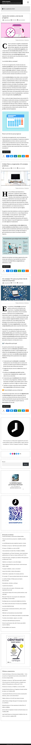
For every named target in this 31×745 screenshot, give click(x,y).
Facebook (20, 444)
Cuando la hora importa (7, 585)
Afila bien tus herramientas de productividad (12, 613)
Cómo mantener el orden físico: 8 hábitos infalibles (13, 550)
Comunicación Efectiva (7, 693)
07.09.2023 (14, 282)
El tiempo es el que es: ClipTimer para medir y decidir (14, 545)
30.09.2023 (14, 20)
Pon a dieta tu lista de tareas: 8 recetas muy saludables (14, 603)
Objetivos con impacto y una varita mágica (11, 562)
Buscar (3, 461)
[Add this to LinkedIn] (15, 156)
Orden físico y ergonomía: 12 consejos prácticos (15, 165)
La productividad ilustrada (8, 606)
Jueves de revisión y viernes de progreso (12, 17)
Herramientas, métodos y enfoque (10, 583)
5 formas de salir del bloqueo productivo (11, 620)
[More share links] (27, 156)
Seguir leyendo (7, 152)
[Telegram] (23, 156)
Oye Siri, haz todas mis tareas (17, 698)
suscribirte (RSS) (16, 442)
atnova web (4, 709)
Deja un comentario (21, 20)
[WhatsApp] (19, 156)
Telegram (26, 444)
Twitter (11, 444)
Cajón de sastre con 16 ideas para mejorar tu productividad (15, 615)
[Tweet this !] (11, 156)
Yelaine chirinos (5, 698)
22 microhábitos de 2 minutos (9, 627)
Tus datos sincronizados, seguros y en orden (12, 618)
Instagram (15, 444)
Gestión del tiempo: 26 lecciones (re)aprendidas (13, 536)
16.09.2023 (14, 168)
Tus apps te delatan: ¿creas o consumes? (11, 568)
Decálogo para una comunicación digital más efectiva (14, 601)
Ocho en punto (6, 1)
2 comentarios (20, 282)
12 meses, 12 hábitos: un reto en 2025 (10, 548)
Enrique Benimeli (7, 20)
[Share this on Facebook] (7, 156)
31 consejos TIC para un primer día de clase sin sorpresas (14, 279)
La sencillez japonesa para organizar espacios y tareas (14, 543)
